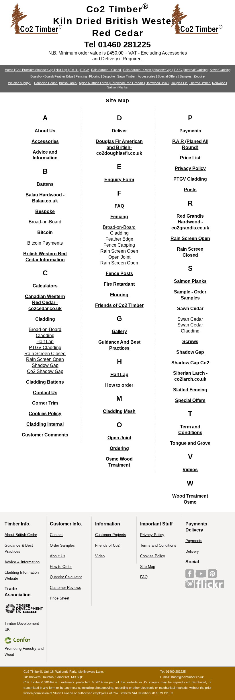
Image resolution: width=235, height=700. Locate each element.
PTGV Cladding (45, 347)
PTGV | (85, 69)
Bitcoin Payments (45, 243)
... (210, 677)
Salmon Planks (117, 87)
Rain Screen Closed (45, 353)
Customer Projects (110, 535)
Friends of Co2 (107, 545)
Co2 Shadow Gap (45, 371)
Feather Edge (119, 239)
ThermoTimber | (200, 83)
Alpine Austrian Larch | (94, 83)
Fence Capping (119, 245)
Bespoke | (110, 76)
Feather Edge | (64, 76)
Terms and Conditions (158, 545)
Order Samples (62, 545)
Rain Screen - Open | (138, 69)
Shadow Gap (45, 365)
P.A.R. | (74, 69)
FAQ (144, 577)
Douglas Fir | (180, 83)
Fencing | (82, 76)
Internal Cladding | (196, 69)
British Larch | (68, 83)
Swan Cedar (190, 319)
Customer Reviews (65, 587)
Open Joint (119, 257)
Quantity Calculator (66, 577)
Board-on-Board (41, 76)
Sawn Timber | (127, 76)
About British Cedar (21, 535)
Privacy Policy (152, 535)
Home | (10, 69)
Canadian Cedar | (46, 83)
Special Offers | (168, 76)
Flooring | (95, 76)
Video (100, 556)
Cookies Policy (152, 556)
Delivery (192, 551)
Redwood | (219, 83)
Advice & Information (22, 562)
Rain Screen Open (45, 359)
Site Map (147, 566)
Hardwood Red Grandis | (127, 83)
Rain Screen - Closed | (107, 69)
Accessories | (147, 76)
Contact (56, 535)
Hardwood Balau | (158, 83)
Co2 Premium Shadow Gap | (35, 69)
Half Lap (45, 341)
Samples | (186, 76)
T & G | (179, 69)
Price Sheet (59, 598)
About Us (57, 556)
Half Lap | (62, 69)
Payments (193, 541)
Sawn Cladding (220, 69)
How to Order (61, 566)
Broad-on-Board (45, 221)
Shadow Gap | (163, 69)
